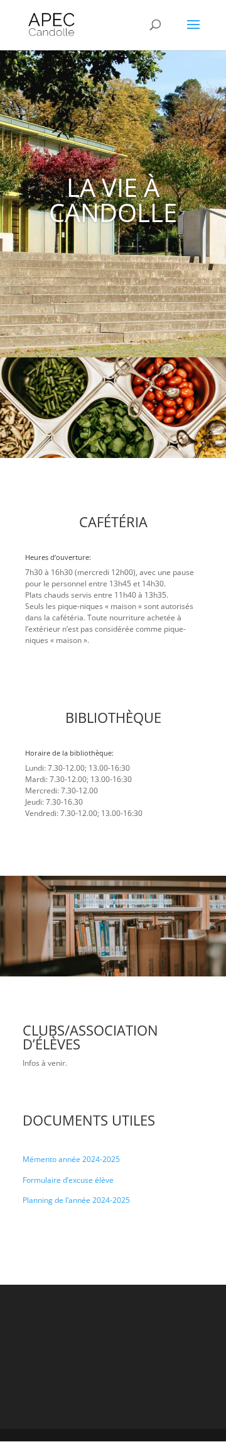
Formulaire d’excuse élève (68, 1180)
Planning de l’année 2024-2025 (76, 1200)
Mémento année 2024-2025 (71, 1159)
